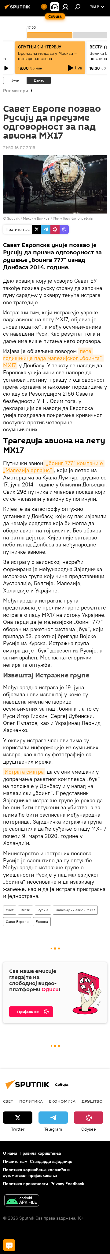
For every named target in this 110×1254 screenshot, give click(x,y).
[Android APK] (21, 1201)
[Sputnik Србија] (18, 9)
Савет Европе (17, 921)
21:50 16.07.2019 (19, 147)
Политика (31, 1101)
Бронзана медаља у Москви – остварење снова (47, 56)
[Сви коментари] (9, 1245)
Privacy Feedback (67, 1183)
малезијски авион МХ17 (75, 910)
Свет (9, 910)
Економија (62, 1101)
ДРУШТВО (92, 1101)
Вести (25, 910)
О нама (10, 1153)
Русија (43, 910)
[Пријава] (65, 7)
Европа (42, 921)
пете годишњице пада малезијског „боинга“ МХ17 (53, 358)
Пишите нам (15, 1161)
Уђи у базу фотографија (73, 218)
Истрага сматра (24, 771)
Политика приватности (25, 1183)
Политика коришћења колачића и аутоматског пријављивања (36, 1172)
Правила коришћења (40, 1153)
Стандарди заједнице (51, 1161)
